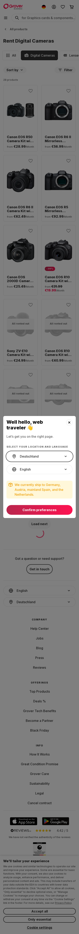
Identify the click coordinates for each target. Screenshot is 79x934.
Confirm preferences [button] (39, 510)
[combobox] (39, 456)
